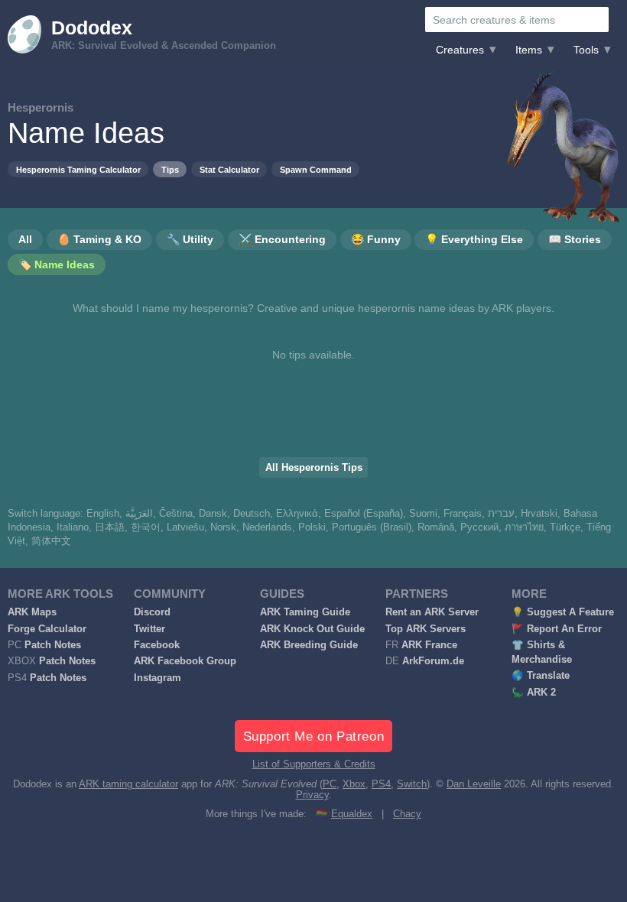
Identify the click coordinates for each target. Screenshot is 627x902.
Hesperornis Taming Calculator (78, 169)
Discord (152, 612)
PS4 (381, 784)
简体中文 (51, 541)
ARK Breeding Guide (309, 645)
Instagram (157, 678)
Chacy (407, 814)
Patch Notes (52, 645)
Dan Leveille (474, 784)
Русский (479, 527)
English (102, 513)
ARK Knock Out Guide (312, 629)
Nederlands (267, 527)
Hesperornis (40, 107)
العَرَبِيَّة (139, 513)
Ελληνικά (297, 513)
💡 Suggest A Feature (563, 612)
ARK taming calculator (128, 784)
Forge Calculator (47, 629)
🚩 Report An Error (557, 629)
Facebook (157, 645)
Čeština (176, 513)
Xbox (354, 784)
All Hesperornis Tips (313, 467)
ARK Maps (32, 612)
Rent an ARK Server (432, 612)
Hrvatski (539, 513)
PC (329, 784)
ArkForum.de (433, 661)
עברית (501, 513)
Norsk (223, 527)
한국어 (146, 527)
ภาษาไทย (524, 527)
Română (435, 527)
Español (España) (363, 513)
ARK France (429, 645)
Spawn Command (316, 169)
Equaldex (351, 814)
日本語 (110, 527)
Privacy (312, 795)
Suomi (423, 513)
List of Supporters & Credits (313, 764)
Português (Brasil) (371, 527)
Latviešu (185, 527)
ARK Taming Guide (305, 612)
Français (462, 513)
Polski (312, 527)
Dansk (213, 513)
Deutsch (251, 513)
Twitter (149, 629)
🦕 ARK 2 (534, 692)
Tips (170, 169)
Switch (412, 784)
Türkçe (565, 527)
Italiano (73, 527)
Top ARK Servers (425, 629)
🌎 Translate (541, 675)
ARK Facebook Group (185, 661)
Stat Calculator (229, 169)
